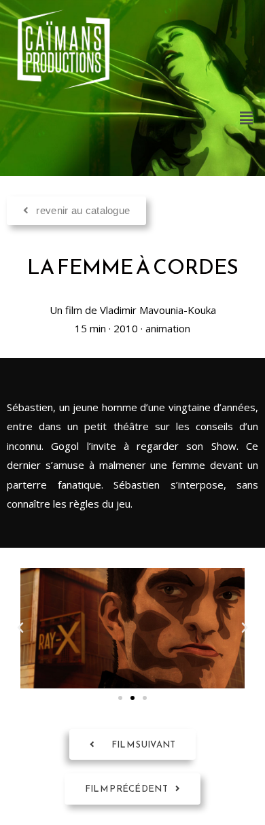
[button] (246, 117)
